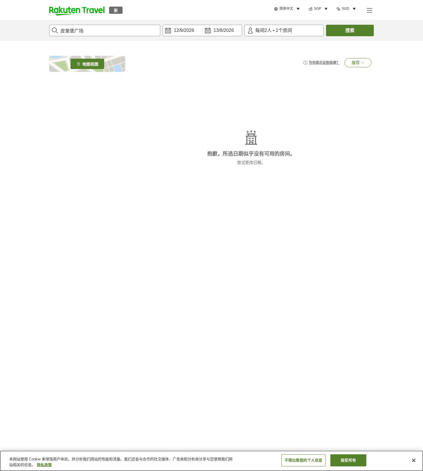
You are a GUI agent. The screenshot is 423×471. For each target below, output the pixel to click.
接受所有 (348, 460)
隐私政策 (44, 465)
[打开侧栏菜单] (369, 10)
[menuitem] (288, 8)
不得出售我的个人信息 (303, 460)
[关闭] (413, 460)
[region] (211, 461)
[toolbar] (202, 30)
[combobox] (104, 30)
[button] (76, 10)
